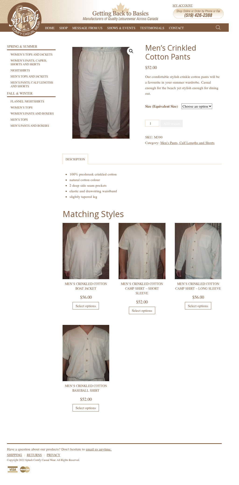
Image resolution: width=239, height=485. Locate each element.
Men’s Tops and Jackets (29, 76)
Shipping (14, 455)
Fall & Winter (19, 93)
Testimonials (152, 27)
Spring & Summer (22, 46)
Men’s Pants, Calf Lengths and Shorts (32, 84)
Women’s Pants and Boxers (32, 113)
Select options (86, 305)
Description (75, 159)
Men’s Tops (19, 119)
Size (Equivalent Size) (161, 106)
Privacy (53, 455)
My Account (183, 5)
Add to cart (171, 123)
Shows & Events (121, 27)
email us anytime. (99, 449)
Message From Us (87, 27)
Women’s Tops (21, 107)
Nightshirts (20, 70)
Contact (176, 27)
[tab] (75, 159)
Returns (34, 455)
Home (50, 27)
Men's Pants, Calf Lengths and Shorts (187, 142)
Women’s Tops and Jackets (32, 54)
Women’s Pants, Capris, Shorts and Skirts (29, 62)
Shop (63, 27)
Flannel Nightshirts (27, 101)
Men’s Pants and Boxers (30, 125)
